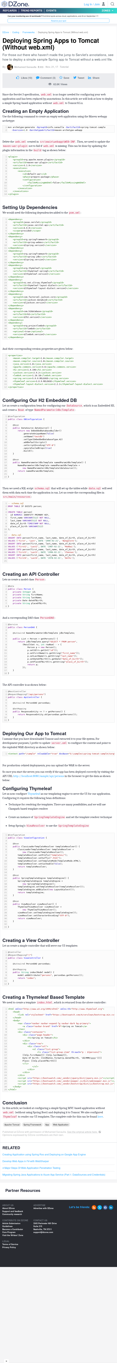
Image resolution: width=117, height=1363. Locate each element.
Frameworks (29, 32)
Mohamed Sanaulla (25, 67)
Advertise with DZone (43, 1208)
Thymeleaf (34, 793)
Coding (15, 32)
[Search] (112, 4)
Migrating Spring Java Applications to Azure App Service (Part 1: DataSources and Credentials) (53, 1174)
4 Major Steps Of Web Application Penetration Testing (31, 1168)
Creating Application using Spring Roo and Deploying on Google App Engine (44, 1154)
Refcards (10, 10)
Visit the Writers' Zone (12, 1235)
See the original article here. (82, 1132)
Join (97, 4)
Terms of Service (10, 1244)
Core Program (9, 1232)
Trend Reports (31, 10)
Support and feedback (12, 1211)
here (100, 1116)
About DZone (8, 1208)
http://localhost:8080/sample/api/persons (38, 776)
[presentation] (60, 129)
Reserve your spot (58, 20)
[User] (103, 4)
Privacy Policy (9, 1247)
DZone (5, 32)
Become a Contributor (12, 1229)
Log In (88, 4)
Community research (12, 1214)
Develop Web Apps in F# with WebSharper (25, 1161)
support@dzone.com (43, 1232)
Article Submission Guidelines (11, 1225)
